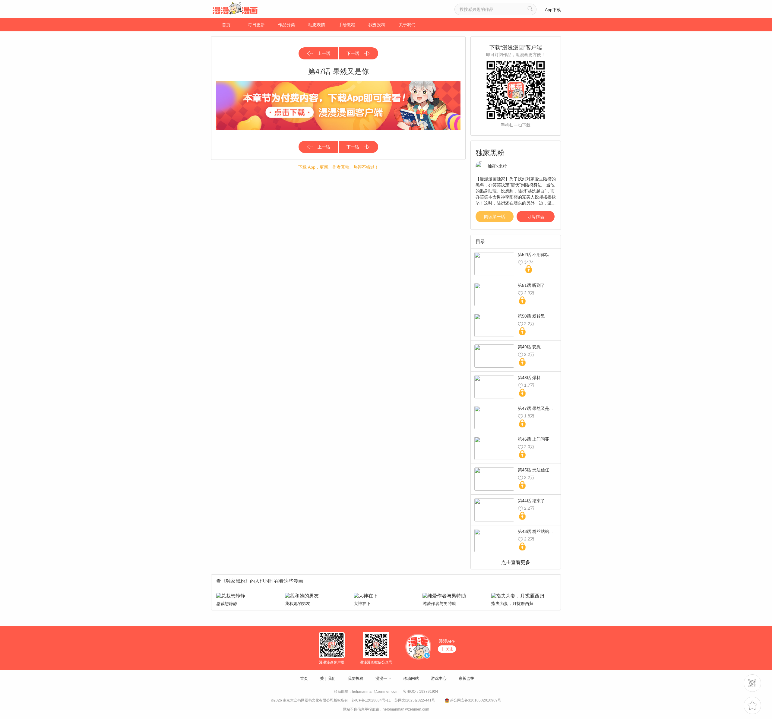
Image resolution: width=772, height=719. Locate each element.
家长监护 (466, 678)
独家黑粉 (490, 153)
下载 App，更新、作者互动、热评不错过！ (338, 167)
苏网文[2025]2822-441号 (414, 700)
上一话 (324, 53)
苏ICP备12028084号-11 (371, 700)
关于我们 (407, 24)
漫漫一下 (383, 678)
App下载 (553, 9)
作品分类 (286, 24)
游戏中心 (439, 678)
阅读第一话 (494, 216)
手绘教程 (346, 24)
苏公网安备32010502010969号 (475, 700)
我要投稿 (377, 24)
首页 (226, 24)
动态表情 (316, 24)
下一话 (352, 53)
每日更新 (256, 24)
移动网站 (411, 678)
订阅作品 (535, 216)
